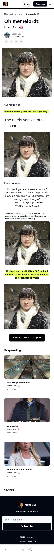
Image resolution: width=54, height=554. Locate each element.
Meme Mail (8, 14)
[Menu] (50, 3)
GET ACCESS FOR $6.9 (27, 337)
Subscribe (40, 4)
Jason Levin (17, 34)
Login (27, 4)
